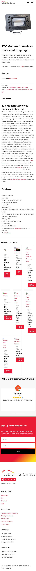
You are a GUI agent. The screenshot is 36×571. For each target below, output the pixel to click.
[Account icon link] (28, 2)
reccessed (21, 89)
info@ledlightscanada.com (18, 179)
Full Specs (8, 233)
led (5, 89)
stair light (26, 89)
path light (14, 89)
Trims (22, 66)
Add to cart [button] (7, 275)
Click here (18, 228)
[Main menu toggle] (32, 2)
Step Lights (25, 87)
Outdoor (9, 89)
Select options (31, 284)
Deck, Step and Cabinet (14, 87)
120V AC (19, 167)
